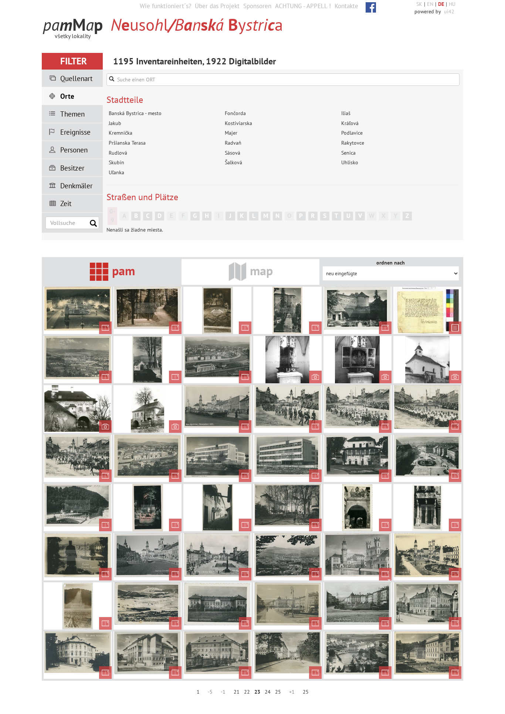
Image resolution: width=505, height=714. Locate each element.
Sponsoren (257, 6)
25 (278, 691)
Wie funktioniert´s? (165, 6)
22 (247, 691)
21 (237, 691)
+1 (292, 691)
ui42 (449, 11)
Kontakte (346, 6)
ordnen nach (390, 262)
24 (268, 691)
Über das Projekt (217, 6)
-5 (210, 691)
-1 (223, 691)
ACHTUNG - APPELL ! (303, 6)
